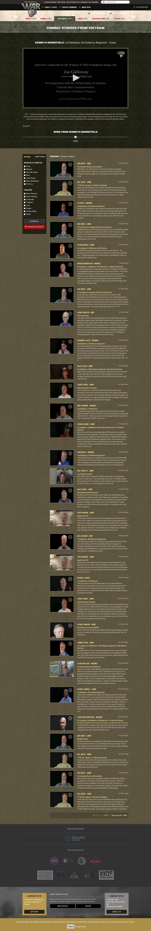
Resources (62, 906)
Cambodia (30, 199)
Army (28, 166)
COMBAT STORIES (50, 7)
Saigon (28, 208)
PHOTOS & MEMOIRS (69, 7)
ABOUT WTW (86, 7)
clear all (34, 221)
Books (88, 906)
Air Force (29, 184)
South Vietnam (31, 196)
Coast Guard (30, 178)
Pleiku (28, 214)
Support (34, 912)
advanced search (35, 227)
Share (25, 126)
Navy (28, 175)
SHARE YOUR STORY (98, 13)
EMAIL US (116, 912)
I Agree (70, 926)
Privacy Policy (80, 926)
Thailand (29, 202)
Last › (106, 815)
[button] (75, 78)
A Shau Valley (31, 211)
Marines (29, 169)
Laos (28, 205)
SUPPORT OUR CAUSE (120, 13)
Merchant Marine (32, 181)
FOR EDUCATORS (142, 7)
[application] (75, 78)
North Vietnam (31, 194)
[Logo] (121, 54)
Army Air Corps (32, 172)
